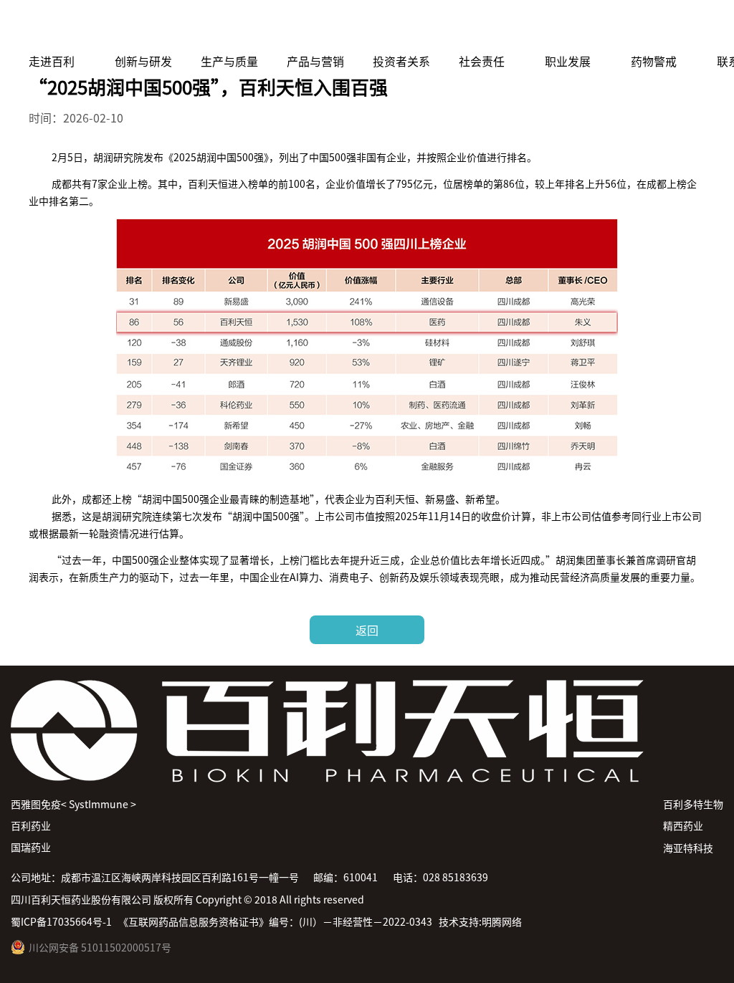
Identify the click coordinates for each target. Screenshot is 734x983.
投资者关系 (401, 53)
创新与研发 (143, 53)
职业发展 (568, 53)
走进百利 (52, 53)
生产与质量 (229, 53)
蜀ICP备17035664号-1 (61, 921)
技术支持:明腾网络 (480, 921)
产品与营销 (315, 53)
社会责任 (482, 53)
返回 (367, 629)
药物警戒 (654, 53)
